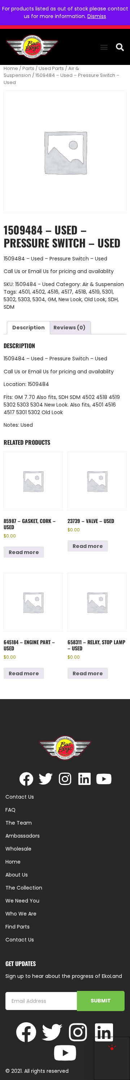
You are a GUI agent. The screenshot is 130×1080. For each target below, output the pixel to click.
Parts (28, 68)
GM (52, 299)
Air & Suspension (103, 284)
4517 (66, 291)
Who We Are (20, 913)
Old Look (94, 299)
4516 (52, 291)
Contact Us (19, 939)
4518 (80, 291)
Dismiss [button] (96, 16)
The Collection (23, 887)
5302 (10, 299)
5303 (24, 299)
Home (11, 68)
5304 (38, 299)
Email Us (39, 271)
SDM (9, 307)
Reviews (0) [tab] (69, 327)
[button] (104, 47)
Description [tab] (28, 327)
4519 (94, 291)
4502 (38, 291)
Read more (24, 552)
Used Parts (51, 68)
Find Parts (17, 926)
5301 (107, 291)
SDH (113, 299)
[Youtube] (104, 779)
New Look (70, 299)
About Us (16, 874)
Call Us (12, 271)
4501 (24, 291)
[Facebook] (26, 779)
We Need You (22, 900)
